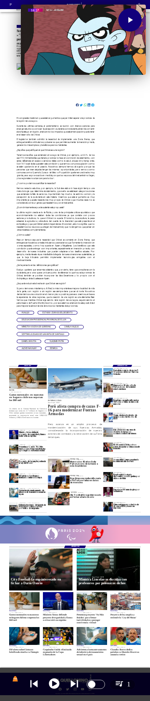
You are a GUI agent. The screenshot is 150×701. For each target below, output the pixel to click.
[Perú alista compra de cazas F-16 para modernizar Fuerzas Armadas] (108, 372)
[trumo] (108, 447)
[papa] (108, 491)
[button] (25, 313)
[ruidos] (14, 449)
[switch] (96, 684)
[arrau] (14, 434)
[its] (14, 492)
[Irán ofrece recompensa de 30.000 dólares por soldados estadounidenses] (108, 432)
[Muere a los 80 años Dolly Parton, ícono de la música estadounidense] (108, 387)
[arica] (14, 507)
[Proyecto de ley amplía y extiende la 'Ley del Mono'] (14, 463)
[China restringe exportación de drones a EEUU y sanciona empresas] (108, 506)
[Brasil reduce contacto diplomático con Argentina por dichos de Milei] (108, 476)
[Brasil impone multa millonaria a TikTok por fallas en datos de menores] (108, 402)
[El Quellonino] (10, 5)
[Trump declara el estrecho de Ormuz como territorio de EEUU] (108, 417)
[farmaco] (14, 477)
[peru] (108, 462)
